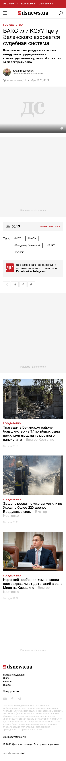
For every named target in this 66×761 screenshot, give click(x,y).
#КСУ (17, 239)
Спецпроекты (11, 692)
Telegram (39, 271)
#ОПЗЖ (19, 253)
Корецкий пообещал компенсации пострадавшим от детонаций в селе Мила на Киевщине (32, 586)
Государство (13, 25)
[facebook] (12, 698)
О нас (6, 678)
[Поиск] (61, 13)
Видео (7, 685)
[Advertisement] (33, 174)
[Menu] (5, 13)
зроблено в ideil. (14, 753)
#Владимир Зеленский (27, 246)
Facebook (22, 271)
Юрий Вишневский (23, 71)
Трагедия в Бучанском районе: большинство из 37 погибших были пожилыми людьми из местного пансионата (31, 433)
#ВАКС (51, 246)
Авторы (7, 682)
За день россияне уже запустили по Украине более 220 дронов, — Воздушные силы (32, 509)
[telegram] (19, 698)
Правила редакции (14, 675)
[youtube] (5, 698)
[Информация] (62, 128)
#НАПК (32, 239)
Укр (24, 737)
